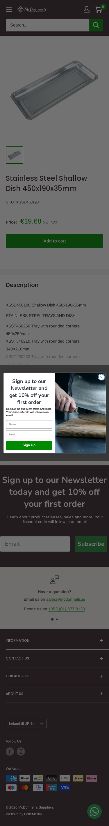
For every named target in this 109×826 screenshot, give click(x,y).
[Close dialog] (101, 377)
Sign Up (29, 445)
